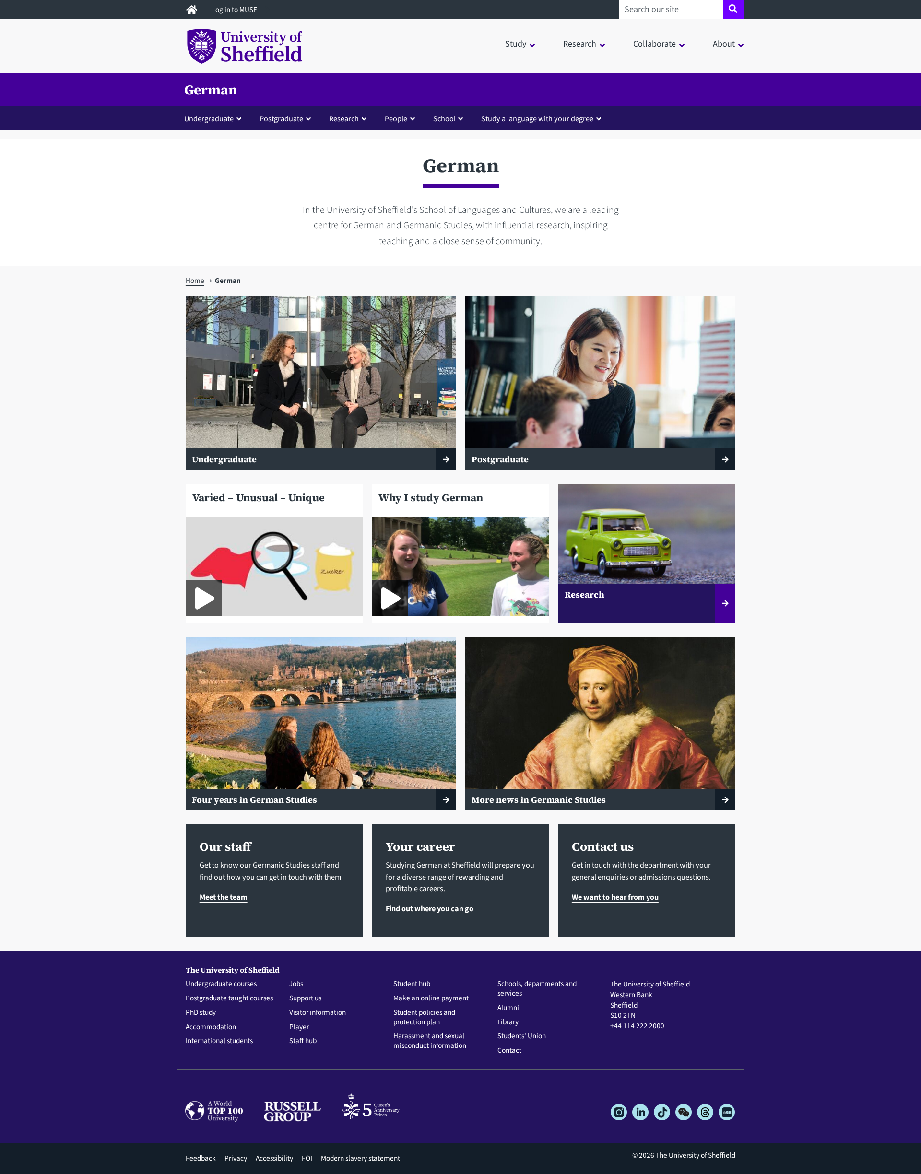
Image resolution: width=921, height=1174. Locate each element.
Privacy (235, 1158)
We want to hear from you (615, 897)
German (210, 90)
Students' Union (521, 1036)
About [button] (724, 44)
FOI (307, 1158)
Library (508, 1022)
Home (195, 280)
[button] (215, 118)
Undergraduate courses (221, 984)
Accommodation (211, 1027)
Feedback (201, 1158)
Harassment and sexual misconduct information (429, 1041)
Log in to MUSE (235, 9)
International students (219, 1041)
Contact (509, 1051)
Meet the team (224, 897)
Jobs (296, 984)
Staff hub (303, 1041)
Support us (305, 998)
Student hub (411, 984)
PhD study (201, 1013)
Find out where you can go (429, 908)
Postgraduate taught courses (229, 998)
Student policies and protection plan (424, 1017)
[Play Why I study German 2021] (390, 598)
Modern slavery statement (360, 1158)
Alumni (508, 1008)
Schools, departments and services (537, 988)
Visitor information (317, 1013)
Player (299, 1027)
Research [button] (579, 44)
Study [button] (515, 44)
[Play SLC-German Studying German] (204, 598)
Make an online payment (431, 998)
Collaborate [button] (654, 44)
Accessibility (274, 1158)
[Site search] (733, 9)
